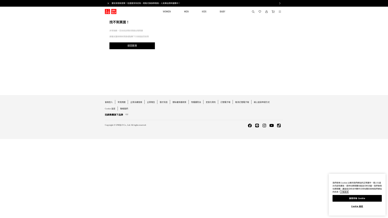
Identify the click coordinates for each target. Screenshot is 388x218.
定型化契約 (211, 102)
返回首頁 (132, 45)
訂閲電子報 (225, 102)
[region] (357, 195)
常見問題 (121, 102)
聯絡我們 (124, 108)
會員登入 (109, 102)
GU (126, 114)
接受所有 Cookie (357, 198)
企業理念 (151, 102)
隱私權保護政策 (179, 102)
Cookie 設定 (357, 206)
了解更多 (344, 191)
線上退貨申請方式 (262, 102)
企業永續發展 (136, 102)
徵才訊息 (164, 102)
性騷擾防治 (196, 102)
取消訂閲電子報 (242, 102)
